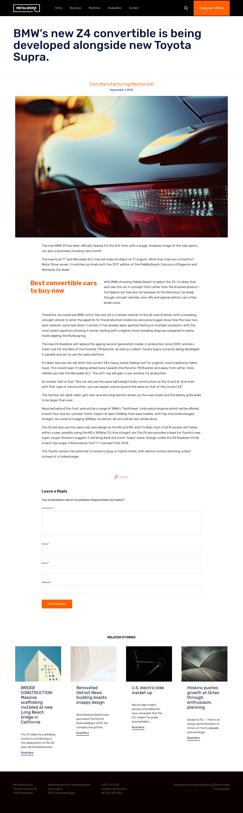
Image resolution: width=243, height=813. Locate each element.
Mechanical (142, 84)
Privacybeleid (221, 789)
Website (46, 582)
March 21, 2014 (29, 728)
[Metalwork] (26, 8)
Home (58, 8)
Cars (94, 84)
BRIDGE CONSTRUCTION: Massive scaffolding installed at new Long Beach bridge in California (37, 705)
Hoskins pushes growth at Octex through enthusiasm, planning (203, 697)
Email (45, 563)
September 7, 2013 (86, 709)
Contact (134, 8)
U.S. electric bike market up (148, 690)
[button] (212, 8)
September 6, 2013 (142, 699)
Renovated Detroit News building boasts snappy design (91, 695)
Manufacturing (114, 84)
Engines (123, 477)
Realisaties (115, 8)
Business (75, 8)
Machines (94, 8)
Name (46, 544)
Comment (48, 508)
